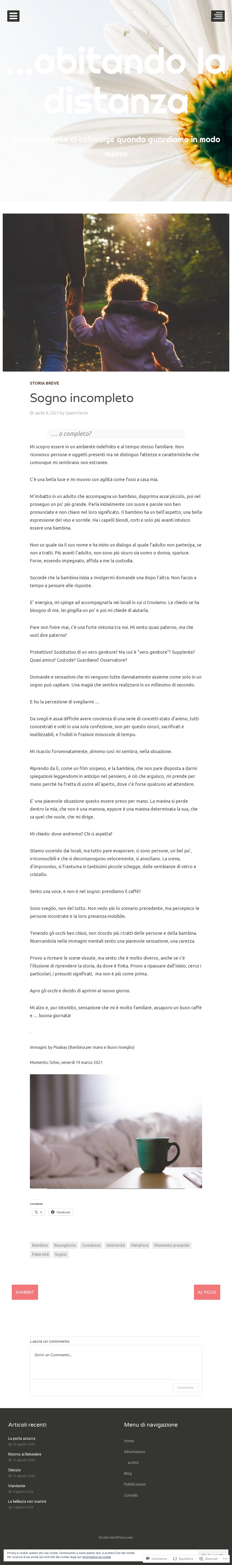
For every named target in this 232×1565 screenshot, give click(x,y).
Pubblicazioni (135, 1484)
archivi (133, 1462)
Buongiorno (65, 1245)
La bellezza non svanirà (27, 1501)
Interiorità (115, 1245)
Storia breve (44, 383)
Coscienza (91, 1245)
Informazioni (134, 1452)
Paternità (40, 1254)
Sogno (61, 1254)
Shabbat (25, 1292)
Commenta (185, 1387)
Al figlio (207, 1292)
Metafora (139, 1245)
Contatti (131, 1495)
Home (129, 1441)
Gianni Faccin (76, 413)
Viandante (16, 1486)
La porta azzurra (21, 1438)
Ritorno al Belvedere (24, 1454)
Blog (128, 1473)
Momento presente (171, 1245)
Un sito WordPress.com (116, 1537)
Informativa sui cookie (96, 1557)
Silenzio (14, 1470)
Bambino (40, 1245)
